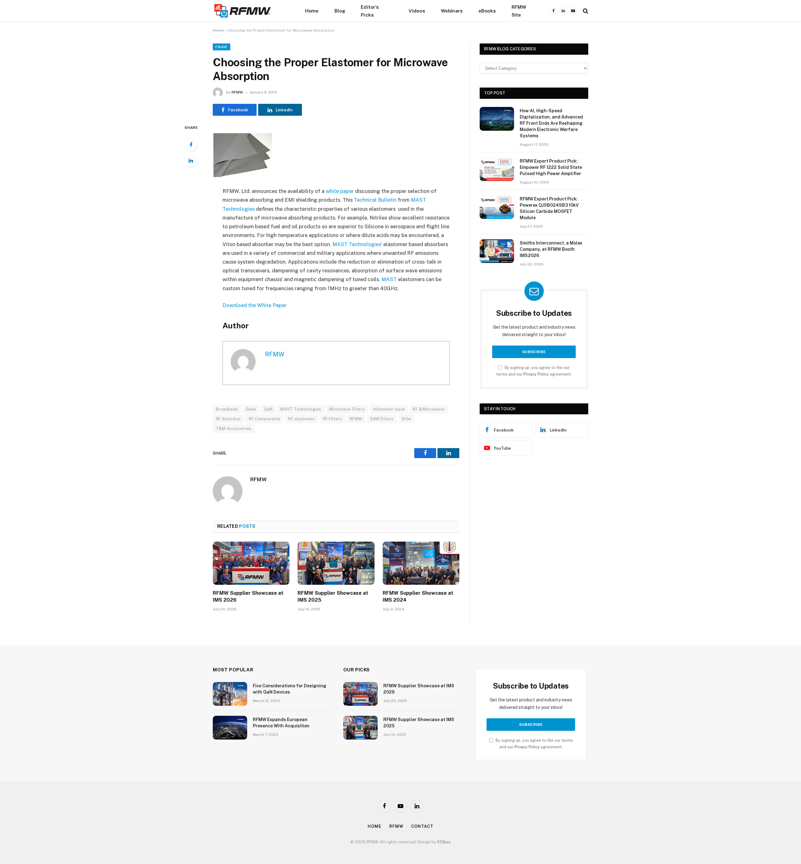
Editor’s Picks (370, 11)
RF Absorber (228, 419)
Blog (339, 10)
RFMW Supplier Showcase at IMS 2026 (248, 596)
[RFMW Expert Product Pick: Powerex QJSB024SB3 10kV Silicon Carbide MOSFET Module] (497, 207)
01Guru (444, 842)
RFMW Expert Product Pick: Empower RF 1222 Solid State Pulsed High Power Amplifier (551, 167)
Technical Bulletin (375, 200)
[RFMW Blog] (252, 11)
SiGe (406, 419)
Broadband (227, 409)
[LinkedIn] (191, 160)
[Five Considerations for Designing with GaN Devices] (230, 694)
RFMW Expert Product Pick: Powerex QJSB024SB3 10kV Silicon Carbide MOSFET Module (549, 208)
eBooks (487, 10)
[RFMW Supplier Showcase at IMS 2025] (336, 563)
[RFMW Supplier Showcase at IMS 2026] (251, 563)
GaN (268, 409)
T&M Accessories (234, 428)
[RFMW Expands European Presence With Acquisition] (230, 728)
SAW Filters (382, 419)
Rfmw (396, 826)
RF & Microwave (428, 409)
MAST (389, 279)
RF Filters (332, 419)
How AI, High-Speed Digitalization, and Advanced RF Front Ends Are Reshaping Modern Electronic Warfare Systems (551, 123)
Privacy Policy (536, 374)
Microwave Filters (347, 409)
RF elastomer (301, 419)
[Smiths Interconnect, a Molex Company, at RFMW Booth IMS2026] (497, 251)
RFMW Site (519, 11)
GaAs (251, 409)
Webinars (452, 10)
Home (312, 10)
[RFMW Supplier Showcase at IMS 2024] (421, 563)
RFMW (237, 92)
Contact (422, 826)
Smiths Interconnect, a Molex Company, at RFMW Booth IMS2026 (551, 249)
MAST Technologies (356, 244)
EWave (221, 47)
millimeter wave (389, 409)
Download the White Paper (254, 305)
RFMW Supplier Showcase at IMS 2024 (418, 596)
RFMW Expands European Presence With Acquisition (281, 722)
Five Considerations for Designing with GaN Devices (289, 689)
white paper (340, 191)
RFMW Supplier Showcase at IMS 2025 (333, 596)
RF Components (264, 419)
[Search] (585, 11)
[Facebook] (191, 144)
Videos (417, 10)
